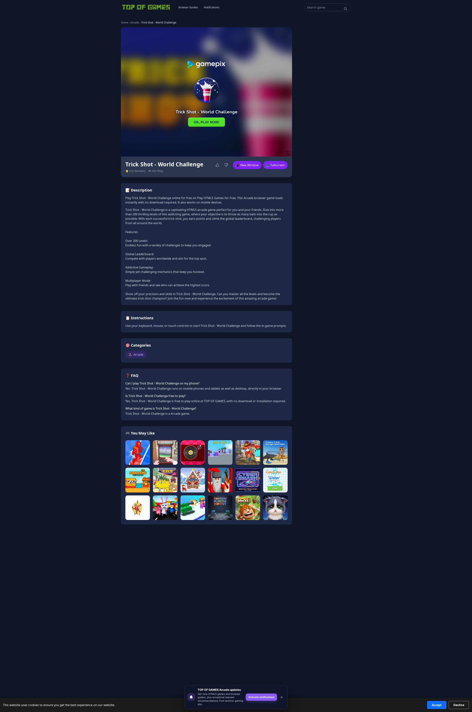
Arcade (134, 22)
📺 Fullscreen (275, 165)
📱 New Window (247, 165)
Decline (458, 705)
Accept (437, 705)
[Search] (345, 8)
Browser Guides (188, 7)
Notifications (211, 7)
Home (124, 22)
